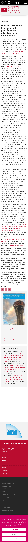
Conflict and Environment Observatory (10, 229)
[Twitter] (6, 290)
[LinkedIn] (9, 290)
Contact (3, 491)
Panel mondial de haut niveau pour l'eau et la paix (13, 52)
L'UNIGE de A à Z (6, 497)
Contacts (4, 457)
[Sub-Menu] (25, 9)
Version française (9, 327)
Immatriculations (6, 507)
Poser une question (6, 513)
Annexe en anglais (9, 341)
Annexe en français (9, 339)
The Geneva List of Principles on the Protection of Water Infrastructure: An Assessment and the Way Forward (14, 357)
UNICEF (4, 226)
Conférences (4, 470)
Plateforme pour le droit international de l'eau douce (15, 10)
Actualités (4, 467)
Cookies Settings (14, 529)
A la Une (4, 464)
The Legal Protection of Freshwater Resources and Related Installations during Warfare (14, 368)
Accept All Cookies (14, 539)
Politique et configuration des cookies (10, 500)
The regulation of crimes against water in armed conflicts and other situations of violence (14, 378)
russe (21, 245)
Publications (5, 17)
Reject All (14, 534)
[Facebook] (2, 290)
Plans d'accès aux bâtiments (8, 494)
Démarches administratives (8, 510)
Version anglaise (9, 329)
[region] (14, 528)
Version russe (8, 331)
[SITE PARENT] (4, 10)
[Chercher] (15, 3)
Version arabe (8, 333)
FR (19, 2)
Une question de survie (13, 66)
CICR (24, 224)
